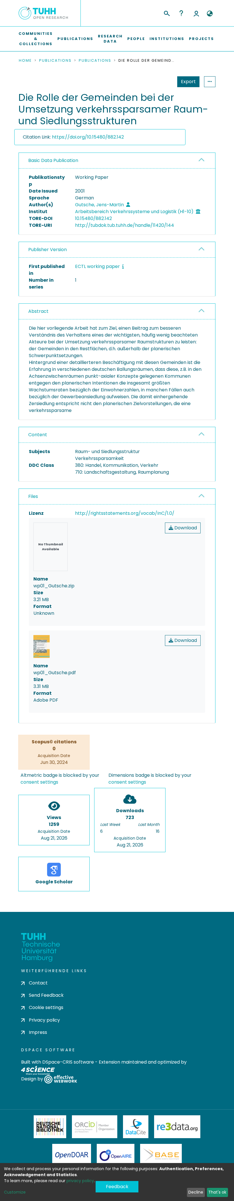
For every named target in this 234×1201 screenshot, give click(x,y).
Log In (196, 13)
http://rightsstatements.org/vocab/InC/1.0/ (124, 513)
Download (185, 528)
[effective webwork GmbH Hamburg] (60, 1079)
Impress (38, 1032)
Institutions (167, 38)
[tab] (117, 161)
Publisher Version (47, 249)
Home (25, 60)
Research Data (110, 38)
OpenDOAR (71, 1155)
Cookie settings (46, 1007)
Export (188, 81)
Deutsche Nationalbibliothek (50, 1126)
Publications (75, 38)
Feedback (117, 1186)
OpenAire (116, 1155)
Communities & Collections (36, 39)
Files (33, 496)
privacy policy (80, 1181)
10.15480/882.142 (93, 218)
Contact (38, 983)
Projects (201, 38)
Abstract (38, 311)
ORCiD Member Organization (95, 1126)
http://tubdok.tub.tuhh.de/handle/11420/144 (124, 225)
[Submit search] (166, 12)
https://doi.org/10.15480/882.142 (88, 137)
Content (37, 434)
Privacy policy (44, 1020)
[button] (209, 13)
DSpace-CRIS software (68, 1062)
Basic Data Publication (53, 160)
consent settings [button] (39, 782)
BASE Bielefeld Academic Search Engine (161, 1155)
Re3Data (177, 1126)
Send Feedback (46, 995)
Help (181, 13)
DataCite (136, 1126)
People (136, 38)
